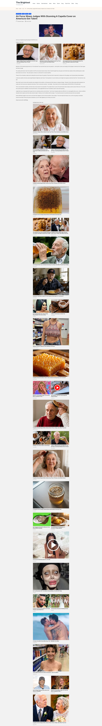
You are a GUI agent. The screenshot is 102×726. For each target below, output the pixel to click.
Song (23, 13)
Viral (30, 13)
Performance (18, 13)
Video (27, 13)
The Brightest (23, 2)
